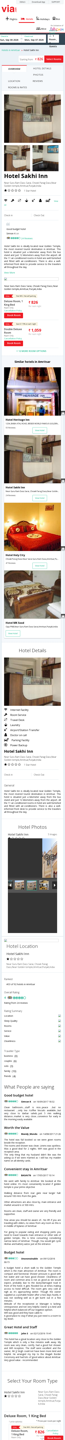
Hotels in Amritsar (11, 50)
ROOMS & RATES (17, 87)
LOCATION (14, 81)
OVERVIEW (14, 68)
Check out (28, 36)
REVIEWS (38, 81)
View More (9, 272)
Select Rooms (53, 59)
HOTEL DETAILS (42, 68)
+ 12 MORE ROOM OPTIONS (31, 351)
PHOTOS (38, 74)
